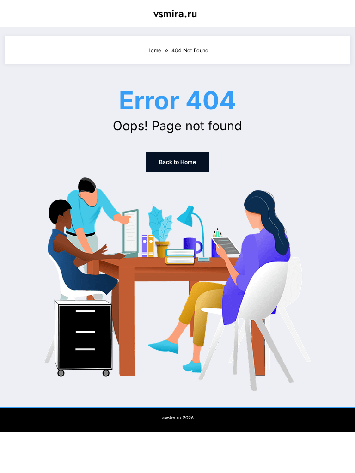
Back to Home (177, 161)
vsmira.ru (175, 13)
